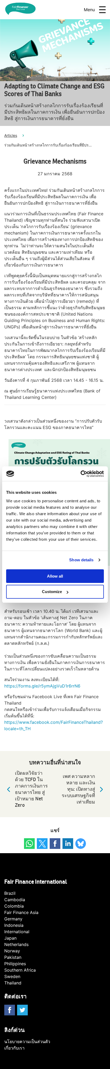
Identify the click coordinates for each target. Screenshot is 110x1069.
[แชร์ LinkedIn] (67, 843)
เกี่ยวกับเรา (14, 1048)
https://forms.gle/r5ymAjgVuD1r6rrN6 (42, 686)
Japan (10, 938)
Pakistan (12, 957)
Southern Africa (20, 970)
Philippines (15, 963)
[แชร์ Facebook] (55, 843)
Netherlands (16, 944)
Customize (52, 591)
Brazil (9, 893)
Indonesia (13, 925)
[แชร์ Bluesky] (80, 843)
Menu (89, 9)
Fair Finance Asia (21, 912)
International (16, 931)
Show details (81, 560)
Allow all (55, 576)
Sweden (12, 976)
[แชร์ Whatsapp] (29, 843)
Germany (13, 918)
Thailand (12, 982)
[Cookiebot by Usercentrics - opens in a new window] (80, 473)
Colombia (14, 906)
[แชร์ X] (42, 843)
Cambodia (14, 899)
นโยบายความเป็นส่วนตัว (27, 1041)
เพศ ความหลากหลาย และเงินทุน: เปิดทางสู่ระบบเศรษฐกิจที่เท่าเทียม (78, 789)
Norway (12, 950)
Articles (10, 135)
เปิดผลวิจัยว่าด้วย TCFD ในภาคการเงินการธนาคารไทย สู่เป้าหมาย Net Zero (31, 789)
